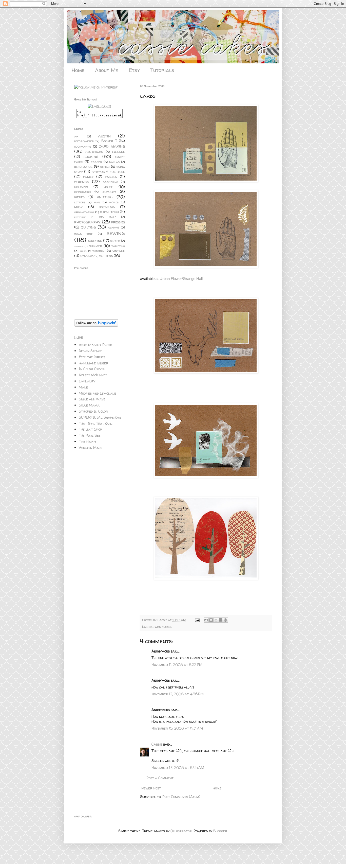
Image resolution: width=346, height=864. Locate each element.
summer (95, 245)
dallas (114, 162)
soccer (115, 241)
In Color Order (92, 368)
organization (84, 212)
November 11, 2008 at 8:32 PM (176, 664)
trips (83, 251)
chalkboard (94, 152)
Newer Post (151, 788)
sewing (116, 233)
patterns (80, 217)
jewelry (109, 191)
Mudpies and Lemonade (97, 393)
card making (162, 627)
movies (114, 202)
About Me (106, 70)
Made (83, 387)
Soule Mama (89, 405)
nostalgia (107, 206)
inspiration (82, 192)
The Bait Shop (90, 429)
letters (79, 202)
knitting (104, 197)
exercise (118, 171)
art (77, 136)
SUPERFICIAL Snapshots (100, 417)
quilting (88, 227)
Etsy (134, 70)
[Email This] (206, 620)
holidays (81, 186)
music (78, 206)
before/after (84, 141)
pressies (118, 222)
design (104, 167)
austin (104, 136)
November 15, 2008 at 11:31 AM (177, 728)
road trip (83, 234)
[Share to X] (215, 620)
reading (113, 227)
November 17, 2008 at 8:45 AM (177, 767)
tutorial (98, 251)
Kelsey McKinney (93, 375)
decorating (83, 166)
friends (81, 181)
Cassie (163, 620)
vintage (118, 250)
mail (97, 202)
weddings (86, 256)
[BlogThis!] (211, 620)
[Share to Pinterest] (225, 620)
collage (118, 151)
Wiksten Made (90, 447)
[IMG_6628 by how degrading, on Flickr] (99, 106)
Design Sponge (90, 350)
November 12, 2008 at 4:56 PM (177, 694)
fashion (111, 176)
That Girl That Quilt (96, 423)
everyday (98, 172)
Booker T (109, 140)
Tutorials (162, 70)
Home (78, 70)
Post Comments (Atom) (181, 796)
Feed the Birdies (92, 357)
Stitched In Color (93, 411)
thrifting (118, 246)
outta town (109, 211)
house (108, 186)
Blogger (220, 830)
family (88, 176)
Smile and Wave (92, 399)
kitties (79, 197)
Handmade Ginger (93, 363)
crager (96, 162)
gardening (110, 182)
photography (87, 222)
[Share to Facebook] (220, 620)
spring (78, 246)
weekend (106, 255)
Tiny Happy (87, 441)
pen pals (107, 217)
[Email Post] (197, 620)
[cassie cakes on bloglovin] (96, 325)
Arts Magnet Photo (95, 344)
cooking (91, 156)
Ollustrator (181, 830)
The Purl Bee (90, 435)
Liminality (87, 381)
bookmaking (82, 146)
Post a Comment (160, 777)
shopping (95, 240)
